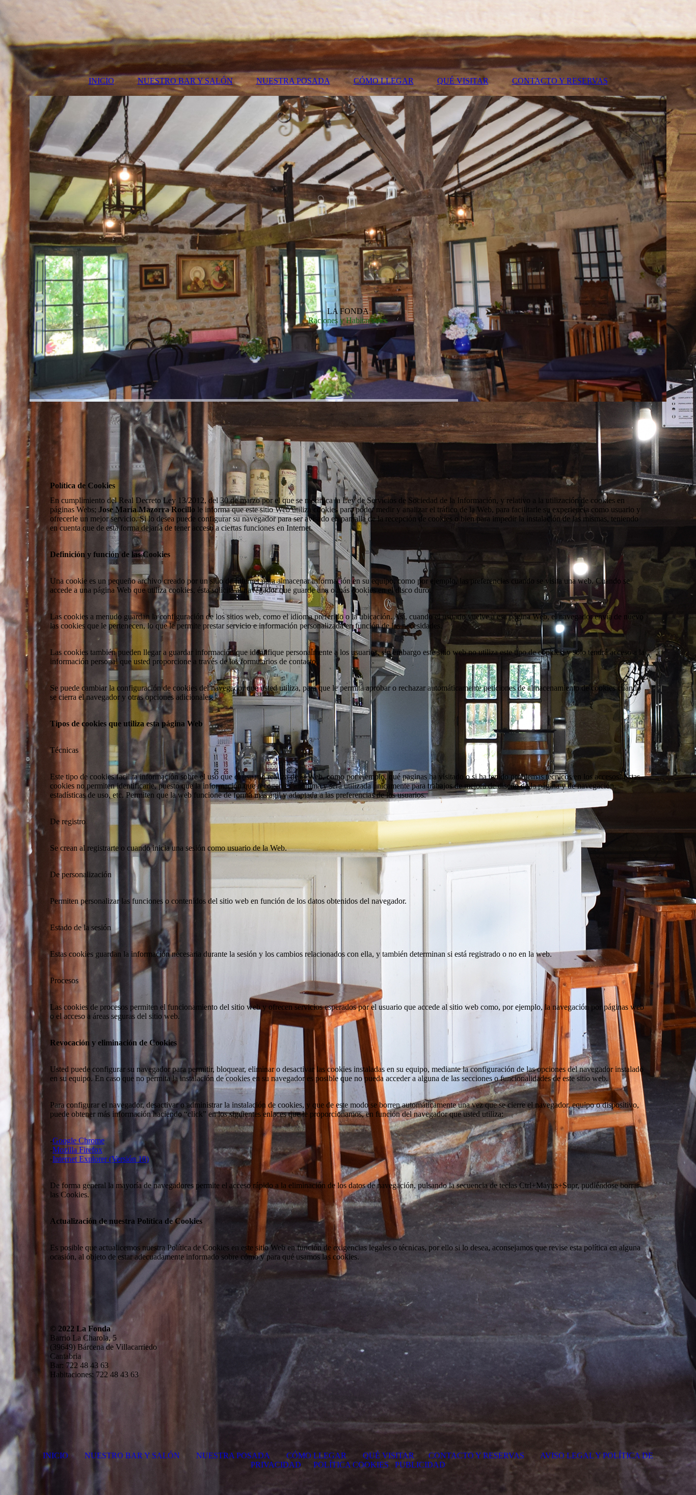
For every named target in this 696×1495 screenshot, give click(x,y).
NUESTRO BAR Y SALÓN (185, 80)
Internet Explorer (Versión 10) (100, 1159)
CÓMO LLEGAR (384, 80)
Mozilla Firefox (77, 1149)
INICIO (101, 80)
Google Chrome (78, 1140)
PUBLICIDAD (420, 1464)
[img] (348, 249)
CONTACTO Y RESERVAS (560, 80)
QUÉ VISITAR (463, 80)
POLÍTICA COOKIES (351, 1464)
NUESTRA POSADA (293, 80)
